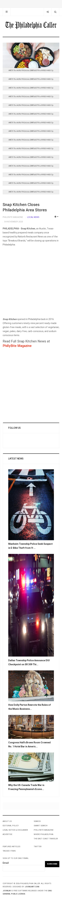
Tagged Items (9, 850)
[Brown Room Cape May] (31, 726)
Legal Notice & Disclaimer (15, 830)
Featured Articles (11, 846)
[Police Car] (31, 605)
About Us (7, 821)
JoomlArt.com (32, 886)
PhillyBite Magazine (17, 345)
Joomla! (7, 890)
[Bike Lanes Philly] (31, 504)
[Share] (47, 12)
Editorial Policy (11, 825)
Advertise (7, 834)
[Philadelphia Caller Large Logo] (31, 26)
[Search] (55, 12)
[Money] (31, 767)
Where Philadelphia (43, 834)
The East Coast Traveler (46, 838)
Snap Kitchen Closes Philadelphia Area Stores (25, 207)
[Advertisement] (31, 286)
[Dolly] (31, 685)
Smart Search (40, 825)
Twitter (37, 846)
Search (37, 821)
